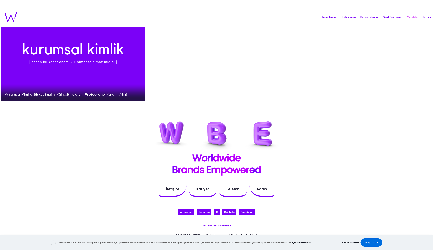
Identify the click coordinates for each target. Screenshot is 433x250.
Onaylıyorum (371, 242)
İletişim (172, 189)
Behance (204, 212)
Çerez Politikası (301, 242)
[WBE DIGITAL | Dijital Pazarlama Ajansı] (10, 17)
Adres (262, 189)
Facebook (247, 212)
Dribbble (229, 212)
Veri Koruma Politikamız (216, 225)
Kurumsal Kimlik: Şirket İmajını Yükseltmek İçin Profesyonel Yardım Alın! (66, 94)
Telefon (233, 189)
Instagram (186, 212)
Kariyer (202, 189)
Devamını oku (350, 242)
